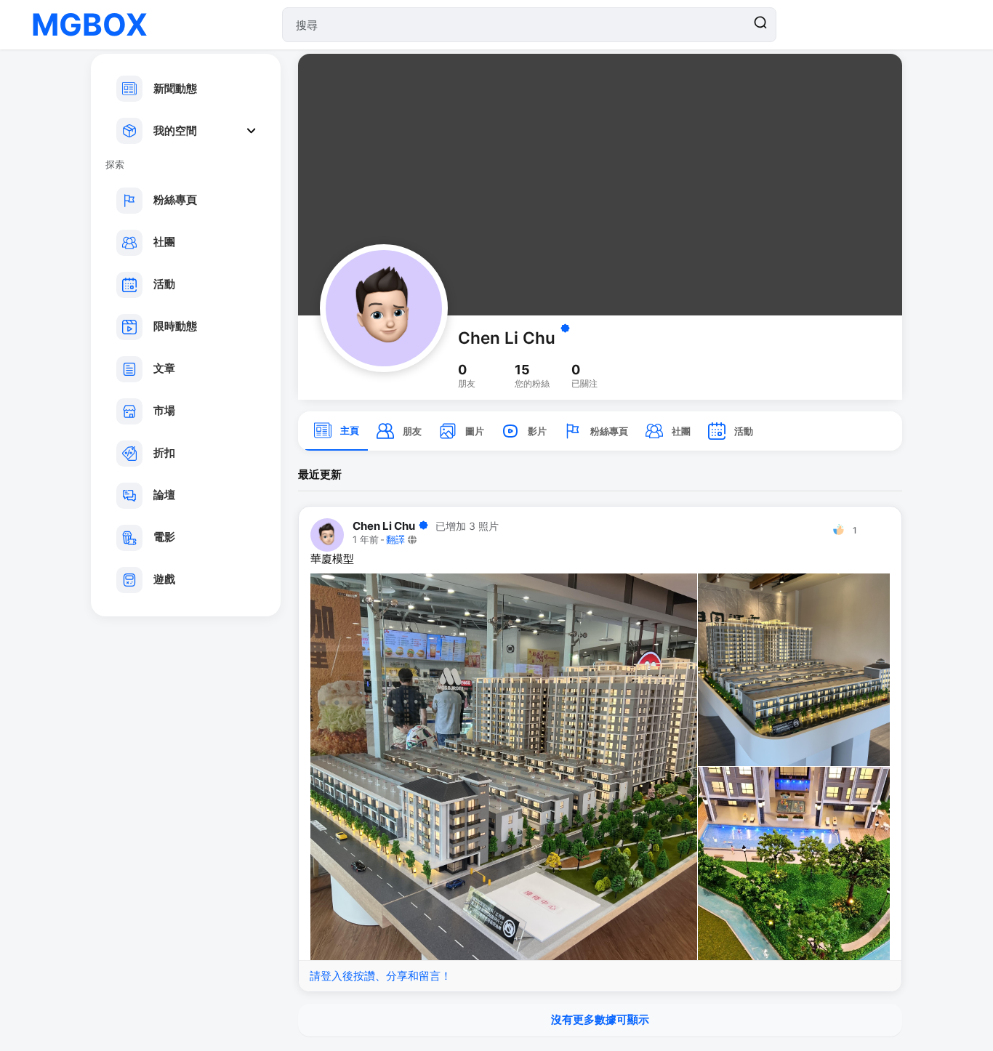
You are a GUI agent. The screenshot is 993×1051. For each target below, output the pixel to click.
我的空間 (175, 130)
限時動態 (175, 326)
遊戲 (164, 579)
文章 (164, 368)
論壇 (164, 495)
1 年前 (366, 539)
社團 (164, 242)
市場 (164, 410)
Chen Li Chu (506, 337)
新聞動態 (175, 88)
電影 (164, 537)
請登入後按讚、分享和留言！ (380, 976)
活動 (164, 284)
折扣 (164, 452)
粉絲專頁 (175, 199)
